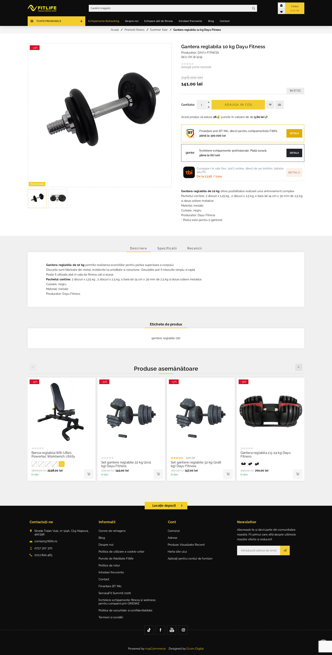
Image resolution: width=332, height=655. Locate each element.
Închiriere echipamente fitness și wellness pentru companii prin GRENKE (127, 601)
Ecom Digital (195, 648)
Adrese (172, 538)
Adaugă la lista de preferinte (270, 104)
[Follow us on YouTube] (171, 629)
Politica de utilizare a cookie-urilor (121, 551)
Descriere (138, 248)
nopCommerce (155, 648)
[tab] (138, 248)
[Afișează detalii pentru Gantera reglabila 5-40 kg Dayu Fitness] (243, 464)
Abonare (285, 550)
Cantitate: (188, 104)
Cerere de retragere (112, 531)
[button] (298, 367)
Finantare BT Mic (110, 586)
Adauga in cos (238, 104)
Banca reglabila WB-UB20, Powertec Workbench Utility (53, 454)
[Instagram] (183, 629)
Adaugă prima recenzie (196, 67)
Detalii (294, 133)
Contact (104, 579)
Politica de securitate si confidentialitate (126, 610)
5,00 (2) (190, 457)
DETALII (294, 153)
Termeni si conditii (111, 617)
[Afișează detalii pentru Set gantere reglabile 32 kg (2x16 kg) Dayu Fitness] (201, 416)
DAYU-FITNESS (208, 52)
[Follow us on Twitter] (149, 629)
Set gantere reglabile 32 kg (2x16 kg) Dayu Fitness (196, 464)
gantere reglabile (163, 338)
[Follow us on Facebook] (160, 629)
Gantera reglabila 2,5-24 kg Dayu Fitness (265, 454)
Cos (294, 8)
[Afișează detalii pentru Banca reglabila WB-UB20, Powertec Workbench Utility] (62, 411)
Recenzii (194, 248)
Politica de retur (109, 565)
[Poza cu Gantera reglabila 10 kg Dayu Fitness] (99, 186)
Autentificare (284, 5)
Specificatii (167, 248)
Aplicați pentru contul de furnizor (190, 558)
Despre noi (106, 544)
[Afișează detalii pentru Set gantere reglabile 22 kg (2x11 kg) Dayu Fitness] (131, 416)
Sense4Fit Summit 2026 (115, 593)
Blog (102, 538)
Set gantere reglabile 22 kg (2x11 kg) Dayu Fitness (126, 464)
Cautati (253, 8)
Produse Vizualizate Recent (186, 544)
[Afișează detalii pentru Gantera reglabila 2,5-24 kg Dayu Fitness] (271, 411)
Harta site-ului (177, 551)
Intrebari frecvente (111, 572)
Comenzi (174, 531)
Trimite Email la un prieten (279, 104)
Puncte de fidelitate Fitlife (116, 558)
